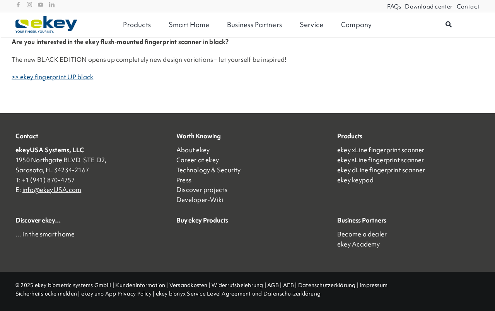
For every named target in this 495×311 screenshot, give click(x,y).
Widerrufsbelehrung (237, 285)
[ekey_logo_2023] (46, 18)
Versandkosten (188, 285)
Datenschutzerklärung (327, 285)
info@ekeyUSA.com (52, 189)
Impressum (373, 285)
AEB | (290, 285)
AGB (273, 285)
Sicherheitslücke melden (46, 293)
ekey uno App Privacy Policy (116, 293)
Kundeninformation (140, 285)
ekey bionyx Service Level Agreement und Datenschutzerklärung (238, 293)
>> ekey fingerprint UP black (52, 77)
